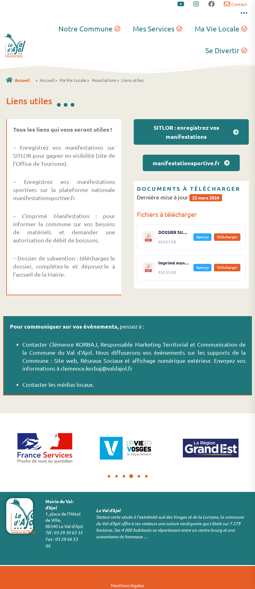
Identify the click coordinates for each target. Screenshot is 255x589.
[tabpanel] (44, 448)
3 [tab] (124, 476)
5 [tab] (139, 476)
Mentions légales (127, 585)
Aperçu (202, 237)
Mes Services (153, 28)
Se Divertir (222, 50)
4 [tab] (131, 476)
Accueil (22, 80)
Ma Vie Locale (217, 28)
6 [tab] (146, 476)
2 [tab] (116, 476)
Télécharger (227, 237)
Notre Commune (85, 28)
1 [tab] (109, 476)
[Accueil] (9, 80)
